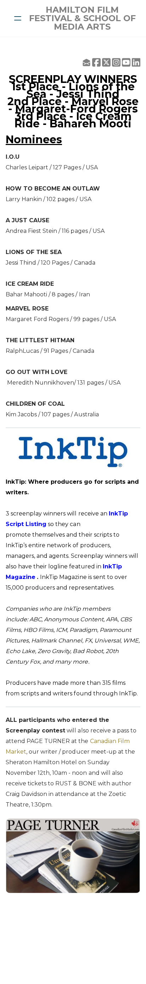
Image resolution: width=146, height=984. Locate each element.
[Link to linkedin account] (136, 62)
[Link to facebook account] (96, 62)
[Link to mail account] (86, 62)
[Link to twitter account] (106, 62)
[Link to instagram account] (116, 62)
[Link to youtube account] (126, 62)
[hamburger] (18, 18)
